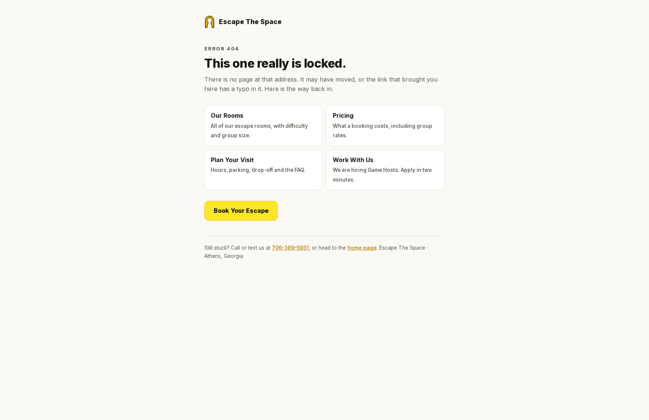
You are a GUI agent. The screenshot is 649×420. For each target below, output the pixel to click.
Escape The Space (250, 22)
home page (362, 248)
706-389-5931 (290, 248)
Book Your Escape (241, 210)
